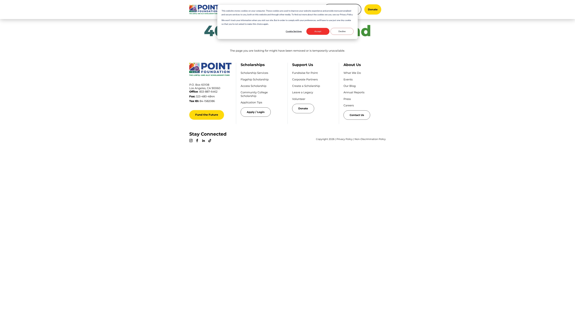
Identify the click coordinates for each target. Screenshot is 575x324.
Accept (317, 31)
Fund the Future (206, 114)
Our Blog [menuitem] (350, 86)
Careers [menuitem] (349, 105)
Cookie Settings (294, 31)
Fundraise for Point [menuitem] (305, 73)
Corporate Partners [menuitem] (305, 79)
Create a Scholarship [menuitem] (306, 86)
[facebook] (197, 141)
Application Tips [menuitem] (251, 102)
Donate (373, 9)
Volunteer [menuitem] (298, 99)
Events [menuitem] (348, 79)
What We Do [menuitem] (352, 73)
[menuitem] (262, 112)
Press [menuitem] (347, 99)
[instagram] (191, 141)
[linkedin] (203, 141)
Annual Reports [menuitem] (354, 92)
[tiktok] (209, 141)
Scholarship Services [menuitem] (254, 73)
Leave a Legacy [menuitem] (302, 92)
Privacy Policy (344, 139)
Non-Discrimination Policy (370, 139)
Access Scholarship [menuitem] (253, 86)
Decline (342, 31)
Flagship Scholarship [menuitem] (255, 79)
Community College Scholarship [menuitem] (254, 94)
